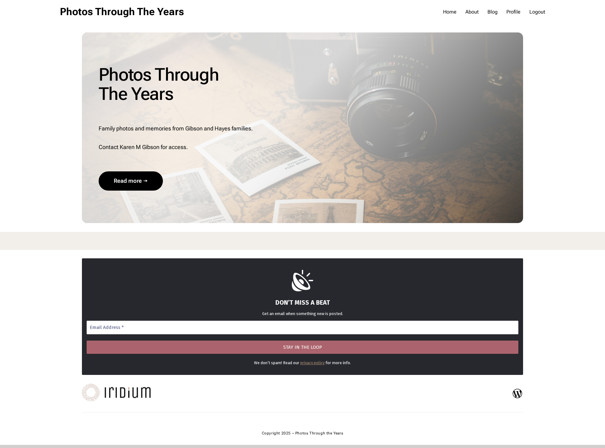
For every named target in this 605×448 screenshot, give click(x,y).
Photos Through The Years (122, 12)
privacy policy (312, 362)
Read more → (131, 180)
